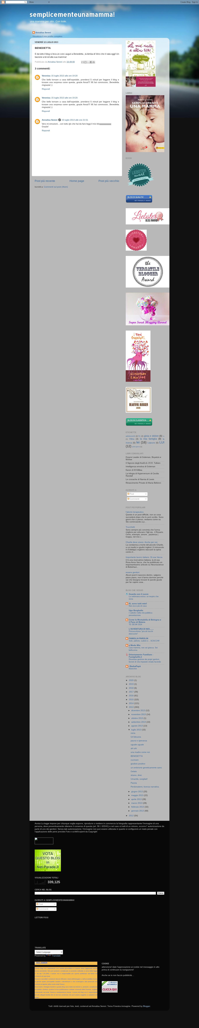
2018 (131, 688)
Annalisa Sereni (43, 32)
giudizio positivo (138, 764)
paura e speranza (139, 741)
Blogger (146, 1006)
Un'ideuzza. (136, 737)
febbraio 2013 (138, 807)
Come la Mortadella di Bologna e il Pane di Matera (145, 621)
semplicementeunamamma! (72, 14)
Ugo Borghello (136, 610)
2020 (131, 680)
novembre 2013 (138, 714)
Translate (56, 956)
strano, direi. (136, 775)
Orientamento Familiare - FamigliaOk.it (141, 656)
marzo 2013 (137, 803)
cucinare (135, 760)
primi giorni (136, 447)
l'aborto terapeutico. (135, 512)
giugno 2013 (137, 791)
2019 (131, 684)
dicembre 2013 (138, 710)
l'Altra (131, 439)
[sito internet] (48, 871)
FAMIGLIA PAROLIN (138, 638)
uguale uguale (137, 745)
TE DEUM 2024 (135, 624)
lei (138, 442)
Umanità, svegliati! (139, 779)
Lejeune (151, 443)
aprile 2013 (136, 799)
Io (163, 436)
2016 (131, 696)
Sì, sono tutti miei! (138, 604)
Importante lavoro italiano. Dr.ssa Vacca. (144, 557)
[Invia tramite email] (82, 62)
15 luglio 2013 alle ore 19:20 (64, 76)
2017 (131, 692)
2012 (131, 816)
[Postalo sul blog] (85, 62)
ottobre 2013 (137, 718)
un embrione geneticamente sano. (146, 768)
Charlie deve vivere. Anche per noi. (142, 542)
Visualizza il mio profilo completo (47, 36)
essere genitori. (133, 572)
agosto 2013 (137, 726)
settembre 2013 (138, 722)
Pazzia (134, 783)
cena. (133, 733)
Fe (139, 436)
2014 (131, 703)
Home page (76, 180)
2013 (131, 707)
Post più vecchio (108, 180)
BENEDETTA (137, 756)
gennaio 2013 (138, 811)
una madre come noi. (140, 752)
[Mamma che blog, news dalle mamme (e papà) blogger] (44, 844)
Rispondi (46, 89)
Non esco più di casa (138, 606)
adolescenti (130, 436)
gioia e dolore (151, 436)
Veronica (46, 76)
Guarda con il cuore (138, 594)
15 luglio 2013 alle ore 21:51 (75, 120)
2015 (131, 699)
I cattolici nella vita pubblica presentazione (140, 614)
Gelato (134, 771)
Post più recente (45, 180)
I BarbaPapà (135, 666)
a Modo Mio (134, 645)
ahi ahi (134, 748)
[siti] (139, 202)
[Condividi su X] (88, 62)
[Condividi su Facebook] (90, 62)
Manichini (133, 669)
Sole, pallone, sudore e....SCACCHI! (144, 641)
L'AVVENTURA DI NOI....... (141, 629)
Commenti (134, 499)
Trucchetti (130, 527)
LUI (161, 442)
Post (131, 494)
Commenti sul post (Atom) (56, 187)
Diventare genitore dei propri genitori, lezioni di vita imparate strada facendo (145, 660)
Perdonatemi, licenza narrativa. (145, 787)
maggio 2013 (137, 795)
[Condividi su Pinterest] (93, 62)
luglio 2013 (136, 730)
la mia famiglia (148, 438)
